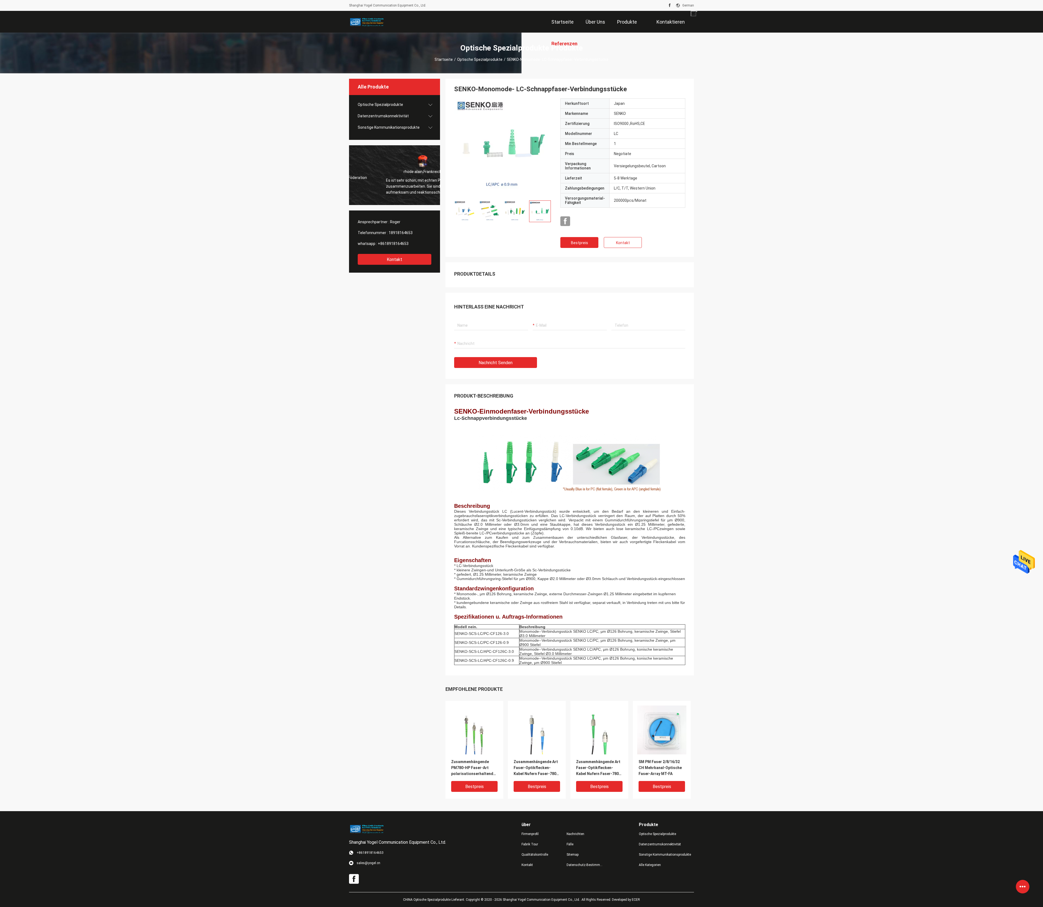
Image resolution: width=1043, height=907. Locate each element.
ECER (636, 900)
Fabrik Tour (530, 844)
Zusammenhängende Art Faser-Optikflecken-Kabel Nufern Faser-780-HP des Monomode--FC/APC (598, 768)
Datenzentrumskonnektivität (383, 116)
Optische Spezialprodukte (479, 59)
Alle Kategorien (650, 865)
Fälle (570, 844)
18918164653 (401, 233)
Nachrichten (575, 834)
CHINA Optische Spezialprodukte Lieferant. (434, 900)
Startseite (444, 59)
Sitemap (573, 854)
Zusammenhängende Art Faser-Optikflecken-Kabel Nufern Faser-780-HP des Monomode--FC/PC (536, 768)
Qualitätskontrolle (535, 854)
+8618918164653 (393, 243)
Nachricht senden (496, 362)
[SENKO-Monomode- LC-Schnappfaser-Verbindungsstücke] (503, 147)
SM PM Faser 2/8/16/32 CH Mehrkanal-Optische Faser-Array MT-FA (660, 768)
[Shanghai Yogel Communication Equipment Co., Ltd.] (366, 22)
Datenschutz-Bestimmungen (585, 865)
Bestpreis (579, 243)
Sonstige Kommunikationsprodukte (389, 127)
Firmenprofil (530, 834)
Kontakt (394, 259)
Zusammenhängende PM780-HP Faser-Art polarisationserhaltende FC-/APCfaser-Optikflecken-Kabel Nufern (473, 768)
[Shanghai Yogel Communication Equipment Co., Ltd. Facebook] (669, 5)
